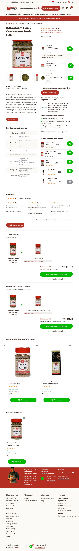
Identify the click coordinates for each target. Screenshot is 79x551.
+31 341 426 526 (66, 511)
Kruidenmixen (28, 14)
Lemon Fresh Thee (52, 180)
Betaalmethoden (12, 506)
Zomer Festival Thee (50, 384)
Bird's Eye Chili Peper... (50, 153)
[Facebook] (59, 473)
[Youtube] (73, 473)
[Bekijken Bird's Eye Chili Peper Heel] (42, 154)
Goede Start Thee (52, 171)
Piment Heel (48, 162)
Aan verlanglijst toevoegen (51, 132)
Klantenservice (62, 2)
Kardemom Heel (13, 445)
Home (15, 23)
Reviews (24, 88)
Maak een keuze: (47, 41)
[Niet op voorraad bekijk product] (70, 182)
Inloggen (26, 498)
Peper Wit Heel (14, 384)
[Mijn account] (63, 8)
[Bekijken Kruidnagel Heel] (42, 145)
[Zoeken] (38, 8)
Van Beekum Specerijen (53, 30)
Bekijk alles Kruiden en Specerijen (52, 32)
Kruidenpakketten (41, 14)
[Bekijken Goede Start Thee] (43, 172)
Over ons (9, 519)
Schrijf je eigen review (15, 225)
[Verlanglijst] (67, 8)
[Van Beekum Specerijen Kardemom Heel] (16, 429)
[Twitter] (62, 473)
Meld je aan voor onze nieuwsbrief (64, 477)
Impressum (10, 539)
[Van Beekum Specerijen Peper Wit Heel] (23, 362)
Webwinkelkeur (51, 480)
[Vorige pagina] (55, 220)
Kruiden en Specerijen (13, 14)
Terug (10, 23)
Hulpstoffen (71, 14)
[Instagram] (66, 473)
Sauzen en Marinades (57, 14)
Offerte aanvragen (50, 93)
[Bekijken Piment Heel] (42, 163)
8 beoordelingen (54, 28)
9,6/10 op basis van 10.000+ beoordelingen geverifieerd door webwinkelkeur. (56, 127)
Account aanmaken (30, 501)
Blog (35, 8)
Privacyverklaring (12, 524)
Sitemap (9, 536)
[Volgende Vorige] (71, 220)
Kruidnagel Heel (50, 144)
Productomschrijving (13, 86)
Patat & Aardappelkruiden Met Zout (18, 290)
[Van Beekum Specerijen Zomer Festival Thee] (56, 362)
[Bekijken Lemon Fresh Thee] (43, 181)
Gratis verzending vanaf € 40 (53, 118)
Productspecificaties (13, 88)
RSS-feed (17, 548)
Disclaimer (9, 521)
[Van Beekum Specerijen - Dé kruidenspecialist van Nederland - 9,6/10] (12, 8)
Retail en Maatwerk (26, 8)
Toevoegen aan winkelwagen (56, 274)
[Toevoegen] (70, 143)
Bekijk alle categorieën (51, 8)
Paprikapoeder (11, 238)
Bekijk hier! (56, 18)
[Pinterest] (69, 473)
